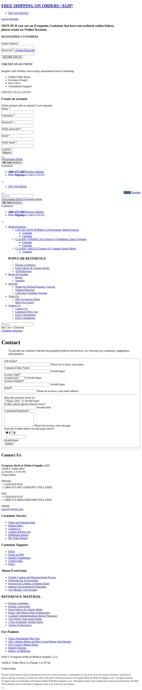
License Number (14, 381)
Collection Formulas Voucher (31, 293)
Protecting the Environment (23, 580)
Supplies (20, 280)
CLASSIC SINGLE (45, 248)
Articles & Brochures (20, 625)
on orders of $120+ (26, 174)
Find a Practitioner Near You (23, 638)
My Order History (18, 538)
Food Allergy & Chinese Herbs (32, 268)
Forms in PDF (16, 554)
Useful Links (15, 560)
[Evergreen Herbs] (12, 159)
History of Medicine (19, 650)
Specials (12, 283)
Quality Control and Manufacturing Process (32, 577)
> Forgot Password (24, 50)
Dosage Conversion (19, 606)
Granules (27, 233)
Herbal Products (17, 226)
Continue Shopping (12, 330)
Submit (9, 443)
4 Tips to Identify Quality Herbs (25, 622)
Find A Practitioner (25, 314)
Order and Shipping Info (21, 522)
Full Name (10, 361)
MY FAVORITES (18, 13)
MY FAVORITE (17, 186)
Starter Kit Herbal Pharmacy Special (35, 286)
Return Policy (15, 525)
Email (8, 387)
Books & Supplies (18, 274)
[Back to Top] (2, 687)
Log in (5, 18)
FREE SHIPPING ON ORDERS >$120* (37, 5)
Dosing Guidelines (25, 265)
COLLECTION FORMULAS (47, 229)
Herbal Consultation (19, 557)
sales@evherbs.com (12, 509)
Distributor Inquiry (18, 534)
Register (13, 18)
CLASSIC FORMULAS (50, 239)
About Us (13, 296)
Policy (11, 564)
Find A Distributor (25, 318)
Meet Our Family (24, 302)
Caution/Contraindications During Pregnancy (33, 615)
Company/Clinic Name (16, 367)
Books (18, 277)
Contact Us (14, 305)
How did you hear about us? (19, 397)
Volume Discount (24, 289)
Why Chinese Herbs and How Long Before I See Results (39, 641)
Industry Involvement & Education (27, 586)
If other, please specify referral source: (25, 404)
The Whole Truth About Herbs (25, 618)
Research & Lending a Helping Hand (28, 583)
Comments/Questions (16, 410)
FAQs (11, 551)
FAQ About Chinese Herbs (23, 644)
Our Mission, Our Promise (22, 589)
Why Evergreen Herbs (27, 299)
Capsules (27, 236)
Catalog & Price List (26, 311)
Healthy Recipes (17, 647)
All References (23, 271)
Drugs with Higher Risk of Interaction (29, 612)
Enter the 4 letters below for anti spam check (29, 428)
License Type (12, 374)
